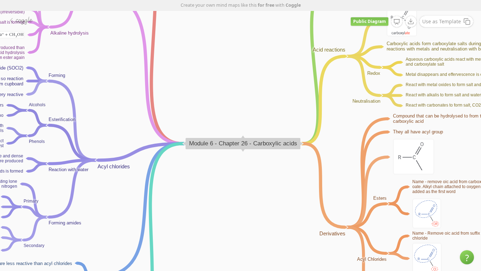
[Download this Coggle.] (411, 21)
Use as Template (441, 21)
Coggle (293, 5)
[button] (467, 257)
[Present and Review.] (396, 22)
